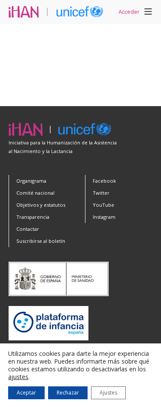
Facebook (104, 180)
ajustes (18, 377)
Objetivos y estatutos (40, 205)
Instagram (104, 217)
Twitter (101, 193)
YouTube (103, 205)
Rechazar (68, 392)
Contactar (27, 229)
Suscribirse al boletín (40, 241)
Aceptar (26, 392)
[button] (148, 12)
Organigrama (31, 180)
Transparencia (32, 217)
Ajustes (108, 392)
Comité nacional (35, 193)
